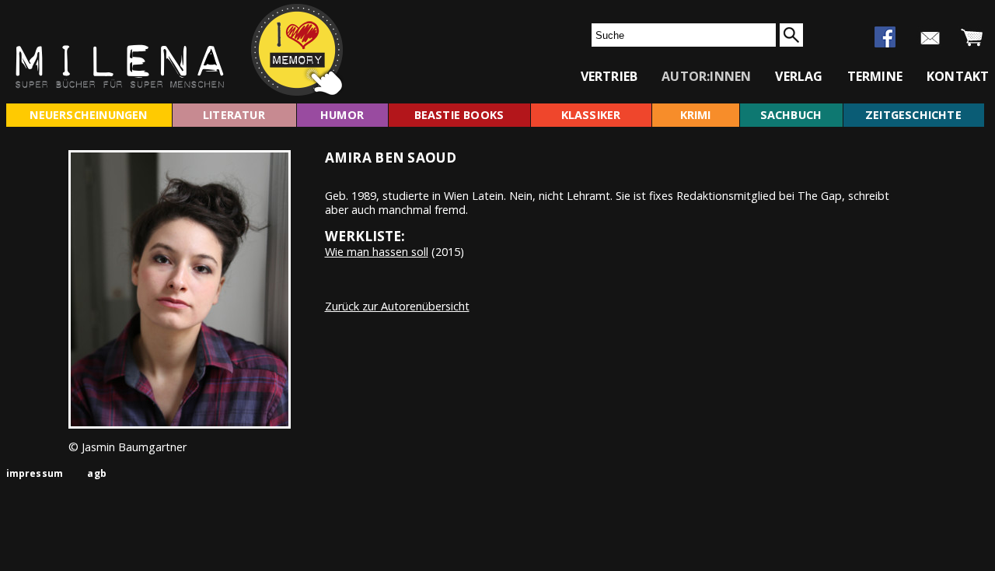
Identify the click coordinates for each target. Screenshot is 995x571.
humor (342, 114)
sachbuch (791, 114)
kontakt (958, 76)
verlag (798, 76)
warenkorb (972, 38)
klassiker (591, 114)
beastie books (459, 114)
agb (96, 473)
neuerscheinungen (88, 114)
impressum (35, 473)
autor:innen (706, 76)
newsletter (930, 38)
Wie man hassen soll (376, 251)
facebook (885, 36)
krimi (695, 114)
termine (874, 76)
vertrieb (609, 76)
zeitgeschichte (913, 114)
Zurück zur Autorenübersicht (397, 306)
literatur (234, 114)
